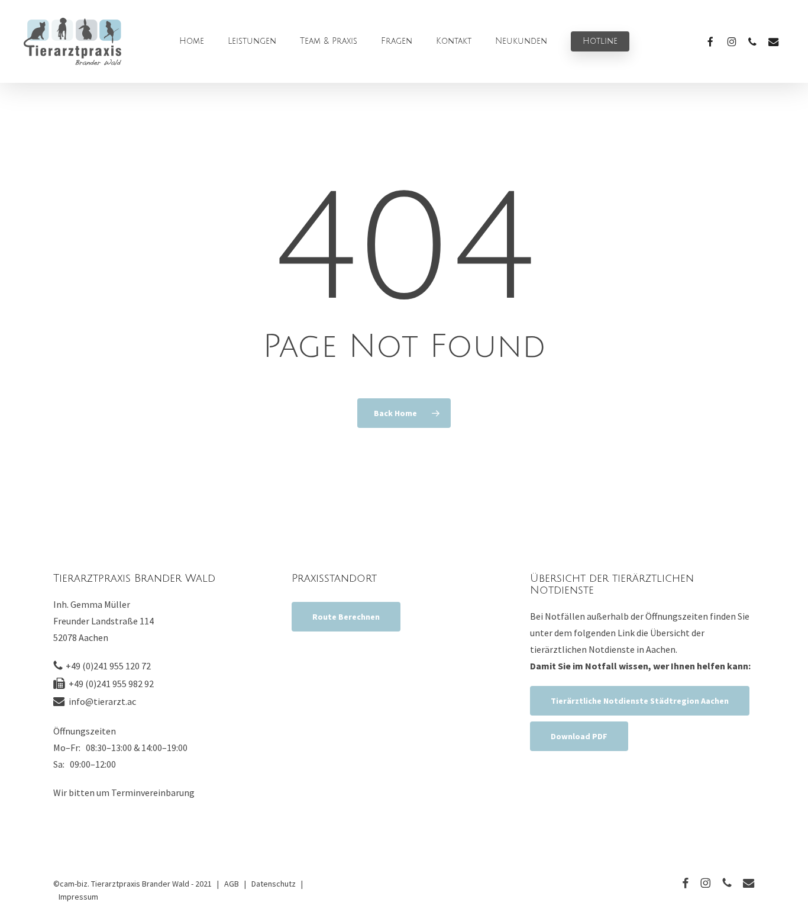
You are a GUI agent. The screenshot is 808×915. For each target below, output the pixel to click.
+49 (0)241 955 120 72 (108, 666)
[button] (346, 617)
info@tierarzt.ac (102, 701)
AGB (231, 883)
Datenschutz (273, 883)
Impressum (78, 896)
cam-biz (74, 883)
